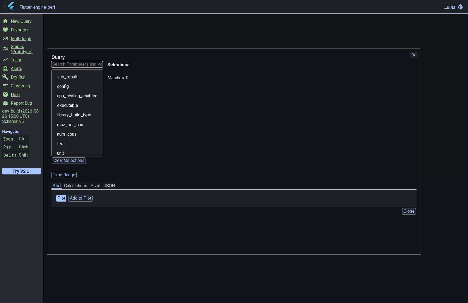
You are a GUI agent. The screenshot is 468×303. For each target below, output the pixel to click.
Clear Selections (68, 160)
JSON (109, 185)
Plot (57, 185)
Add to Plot (80, 198)
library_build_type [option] (74, 115)
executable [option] (67, 105)
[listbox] (77, 112)
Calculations (75, 185)
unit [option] (60, 153)
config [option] (63, 86)
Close (409, 211)
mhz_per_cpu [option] (70, 124)
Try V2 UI (21, 171)
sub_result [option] (67, 76)
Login (449, 6)
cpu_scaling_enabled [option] (77, 95)
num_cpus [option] (67, 134)
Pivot (95, 185)
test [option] (61, 143)
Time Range (64, 174)
